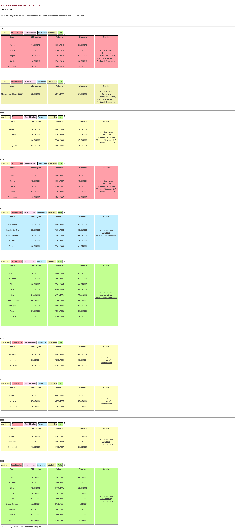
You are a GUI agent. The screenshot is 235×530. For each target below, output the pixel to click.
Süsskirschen (16, 82)
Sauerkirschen (30, 33)
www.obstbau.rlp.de (33, 527)
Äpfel (60, 33)
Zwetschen (42, 33)
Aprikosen (5, 33)
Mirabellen (52, 33)
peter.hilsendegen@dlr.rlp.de (11, 527)
